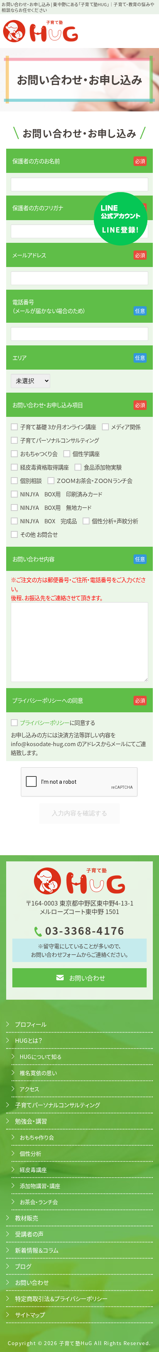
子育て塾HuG (76, 1343)
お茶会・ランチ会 (39, 1202)
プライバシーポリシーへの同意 (47, 700)
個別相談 (31, 480)
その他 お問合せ (39, 534)
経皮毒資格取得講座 (44, 467)
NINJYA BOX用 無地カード (55, 507)
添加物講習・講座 (40, 1185)
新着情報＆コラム (37, 1250)
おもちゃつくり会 (39, 454)
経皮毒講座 (33, 1169)
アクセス (29, 1089)
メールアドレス (29, 255)
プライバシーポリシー (44, 722)
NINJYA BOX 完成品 (48, 521)
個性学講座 (86, 454)
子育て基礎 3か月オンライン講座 (58, 427)
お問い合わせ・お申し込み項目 (47, 405)
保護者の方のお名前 (36, 161)
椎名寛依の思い (38, 1073)
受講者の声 (29, 1234)
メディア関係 (125, 427)
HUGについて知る (41, 1056)
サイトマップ (30, 1315)
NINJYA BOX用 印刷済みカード (61, 494)
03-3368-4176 (85, 930)
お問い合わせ (87, 977)
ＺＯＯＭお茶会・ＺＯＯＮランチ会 (94, 480)
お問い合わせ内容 (33, 559)
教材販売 (26, 1218)
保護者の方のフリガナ (37, 208)
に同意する (57, 722)
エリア (19, 357)
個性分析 (30, 1153)
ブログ (23, 1266)
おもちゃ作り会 (37, 1137)
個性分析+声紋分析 (115, 521)
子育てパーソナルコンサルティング (59, 440)
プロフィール (31, 1024)
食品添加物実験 (103, 467)
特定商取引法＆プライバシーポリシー (61, 1298)
